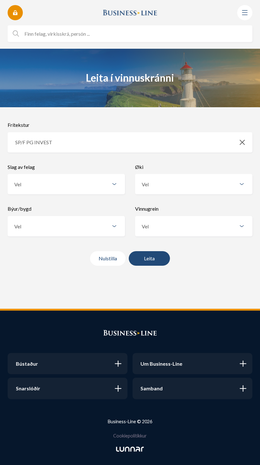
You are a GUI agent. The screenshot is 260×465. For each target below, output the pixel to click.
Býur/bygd (19, 209)
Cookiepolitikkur (130, 435)
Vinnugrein (147, 209)
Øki (139, 167)
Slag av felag (21, 167)
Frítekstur (18, 125)
